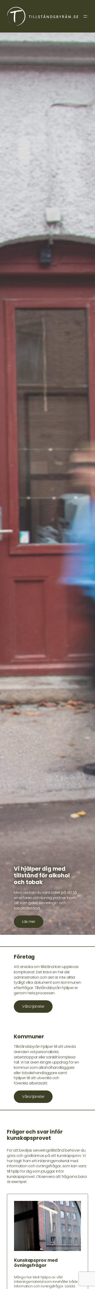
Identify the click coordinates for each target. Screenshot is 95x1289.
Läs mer (28, 921)
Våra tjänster (33, 1006)
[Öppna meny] (85, 16)
